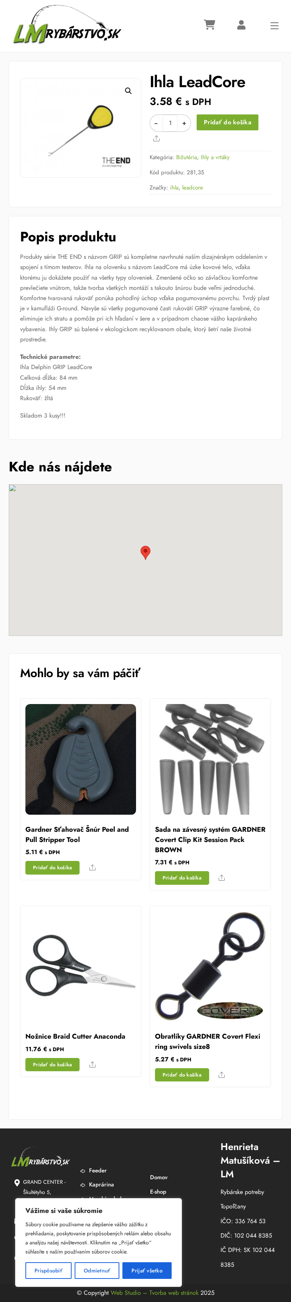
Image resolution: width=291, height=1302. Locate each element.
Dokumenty (164, 1206)
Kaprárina (100, 1184)
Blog (155, 1234)
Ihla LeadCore (197, 81)
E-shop (158, 1192)
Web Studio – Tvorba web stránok (155, 1292)
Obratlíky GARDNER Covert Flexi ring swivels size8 (207, 1041)
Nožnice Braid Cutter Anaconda (75, 1036)
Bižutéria (186, 157)
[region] (98, 1242)
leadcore (192, 187)
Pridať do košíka (227, 122)
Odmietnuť (97, 1270)
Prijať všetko (147, 1270)
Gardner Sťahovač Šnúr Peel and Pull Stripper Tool (77, 835)
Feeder (97, 1170)
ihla (174, 187)
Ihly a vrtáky (215, 157)
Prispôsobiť (48, 1270)
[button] (128, 91)
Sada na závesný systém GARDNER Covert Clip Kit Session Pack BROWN (210, 840)
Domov (158, 1177)
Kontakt (159, 1220)
